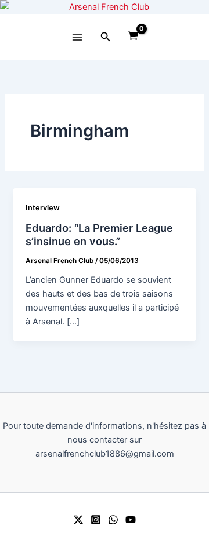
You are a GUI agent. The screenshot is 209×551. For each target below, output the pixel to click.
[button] (105, 37)
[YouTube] (130, 519)
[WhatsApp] (113, 519)
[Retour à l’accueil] (104, 7)
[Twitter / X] (78, 519)
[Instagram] (96, 519)
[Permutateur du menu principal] (77, 36)
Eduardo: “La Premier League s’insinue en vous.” (99, 234)
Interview (43, 207)
